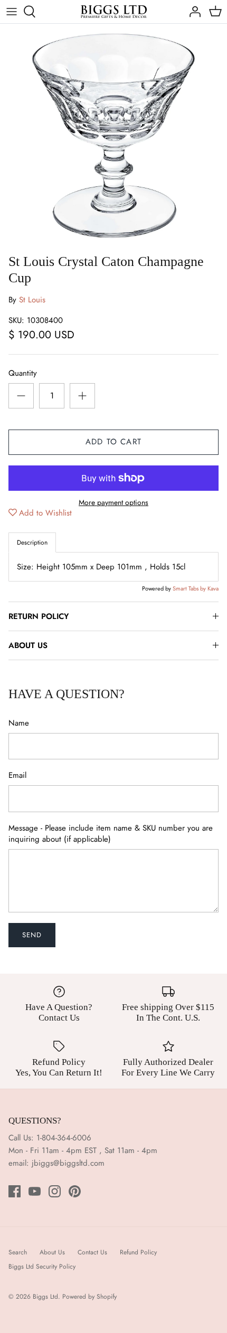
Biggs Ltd (45, 1296)
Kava (213, 588)
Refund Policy (138, 1252)
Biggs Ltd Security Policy (41, 1266)
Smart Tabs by (190, 588)
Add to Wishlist (45, 513)
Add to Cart (113, 441)
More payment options (113, 502)
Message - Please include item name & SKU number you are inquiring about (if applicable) (110, 834)
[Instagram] (55, 1191)
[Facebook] (14, 1191)
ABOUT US (28, 645)
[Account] (192, 11)
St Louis (32, 300)
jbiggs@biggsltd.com (68, 1163)
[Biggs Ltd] (114, 11)
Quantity (22, 373)
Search (17, 1252)
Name (18, 723)
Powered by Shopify (89, 1296)
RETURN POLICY (38, 616)
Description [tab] (32, 542)
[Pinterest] (75, 1191)
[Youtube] (35, 1191)
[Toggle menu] (11, 11)
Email (17, 775)
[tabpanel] (113, 567)
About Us (52, 1252)
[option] (113, 136)
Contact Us (92, 1252)
